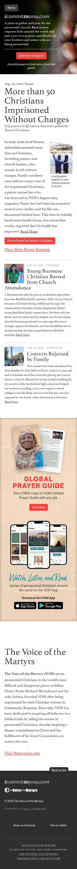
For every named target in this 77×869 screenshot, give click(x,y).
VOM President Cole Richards (38, 854)
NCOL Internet (35, 808)
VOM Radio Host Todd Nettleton (38, 858)
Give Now (38, 507)
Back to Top (59, 770)
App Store (25, 605)
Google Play (50, 605)
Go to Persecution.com (20, 789)
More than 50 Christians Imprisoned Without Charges (36, 104)
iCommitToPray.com (27, 17)
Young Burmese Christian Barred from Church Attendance (34, 278)
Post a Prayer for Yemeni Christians (29, 241)
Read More (28, 230)
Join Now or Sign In (31, 56)
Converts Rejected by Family (47, 356)
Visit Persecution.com (22, 753)
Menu (11, 8)
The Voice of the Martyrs (38, 845)
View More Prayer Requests (27, 249)
